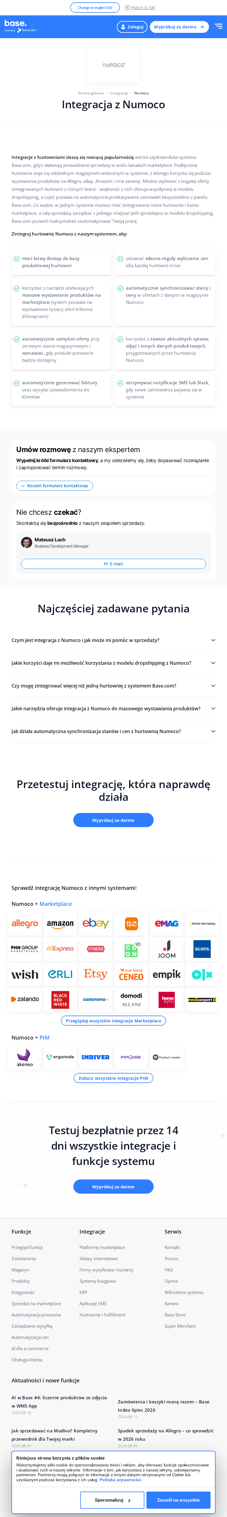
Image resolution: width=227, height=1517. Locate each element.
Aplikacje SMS (93, 1303)
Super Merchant (180, 1326)
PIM (45, 1037)
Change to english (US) (95, 7)
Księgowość (23, 1292)
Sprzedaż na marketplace (36, 1303)
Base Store (175, 1315)
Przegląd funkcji (27, 1247)
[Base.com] (22, 27)
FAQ (169, 1270)
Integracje (119, 93)
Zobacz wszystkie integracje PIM (113, 1078)
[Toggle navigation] (218, 27)
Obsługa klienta (27, 1360)
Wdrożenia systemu (184, 1292)
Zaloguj (135, 27)
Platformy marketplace (102, 1247)
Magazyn (20, 1270)
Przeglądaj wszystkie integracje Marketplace (113, 1021)
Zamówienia (24, 1258)
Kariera (172, 1303)
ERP (83, 1292)
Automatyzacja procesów (36, 1315)
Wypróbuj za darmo (175, 27)
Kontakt (172, 1247)
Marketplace (56, 903)
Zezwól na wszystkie (178, 1500)
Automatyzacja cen (30, 1337)
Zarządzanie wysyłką (32, 1326)
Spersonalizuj (109, 1500)
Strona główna (91, 93)
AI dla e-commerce (30, 1348)
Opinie (171, 1281)
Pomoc (172, 1258)
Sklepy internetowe (98, 1258)
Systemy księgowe (98, 1281)
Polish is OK (143, 7)
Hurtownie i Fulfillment (102, 1315)
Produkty (21, 1281)
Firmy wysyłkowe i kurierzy (107, 1270)
